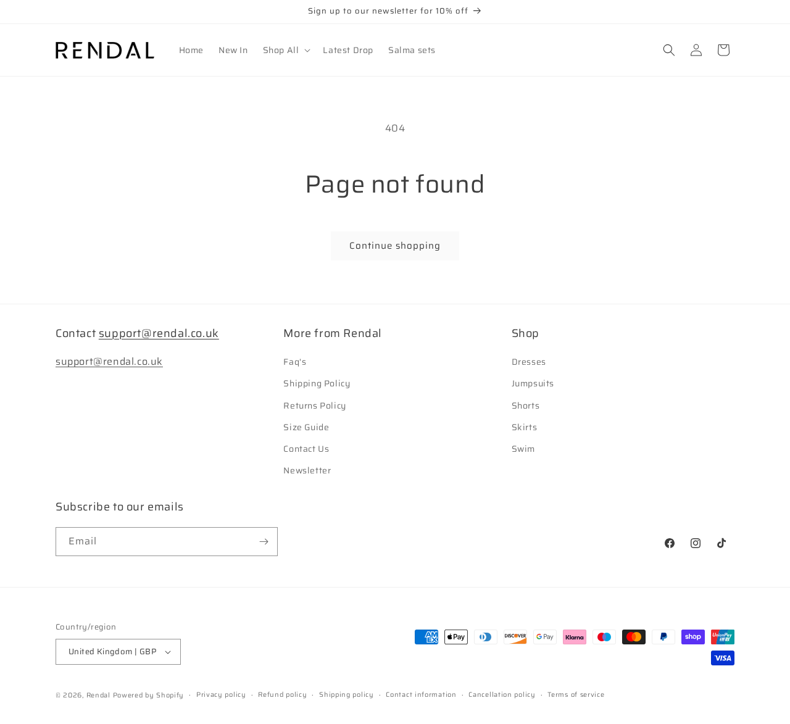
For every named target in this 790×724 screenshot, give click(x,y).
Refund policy (282, 694)
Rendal (98, 695)
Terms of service (575, 694)
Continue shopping (395, 245)
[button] (286, 50)
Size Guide (306, 427)
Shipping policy (346, 694)
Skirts (525, 427)
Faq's (294, 361)
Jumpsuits (533, 383)
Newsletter (307, 470)
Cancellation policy (501, 694)
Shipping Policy (316, 383)
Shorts (526, 405)
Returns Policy (314, 405)
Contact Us (306, 449)
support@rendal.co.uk (159, 333)
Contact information (421, 694)
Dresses (529, 361)
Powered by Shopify (149, 695)
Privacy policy (221, 694)
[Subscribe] (263, 541)
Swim (523, 449)
